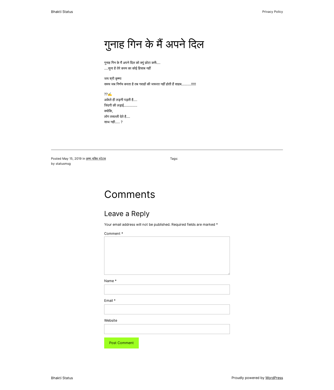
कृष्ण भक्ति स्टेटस (96, 158)
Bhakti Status (62, 12)
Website (110, 320)
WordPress (274, 378)
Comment (113, 233)
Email (110, 300)
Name (110, 281)
